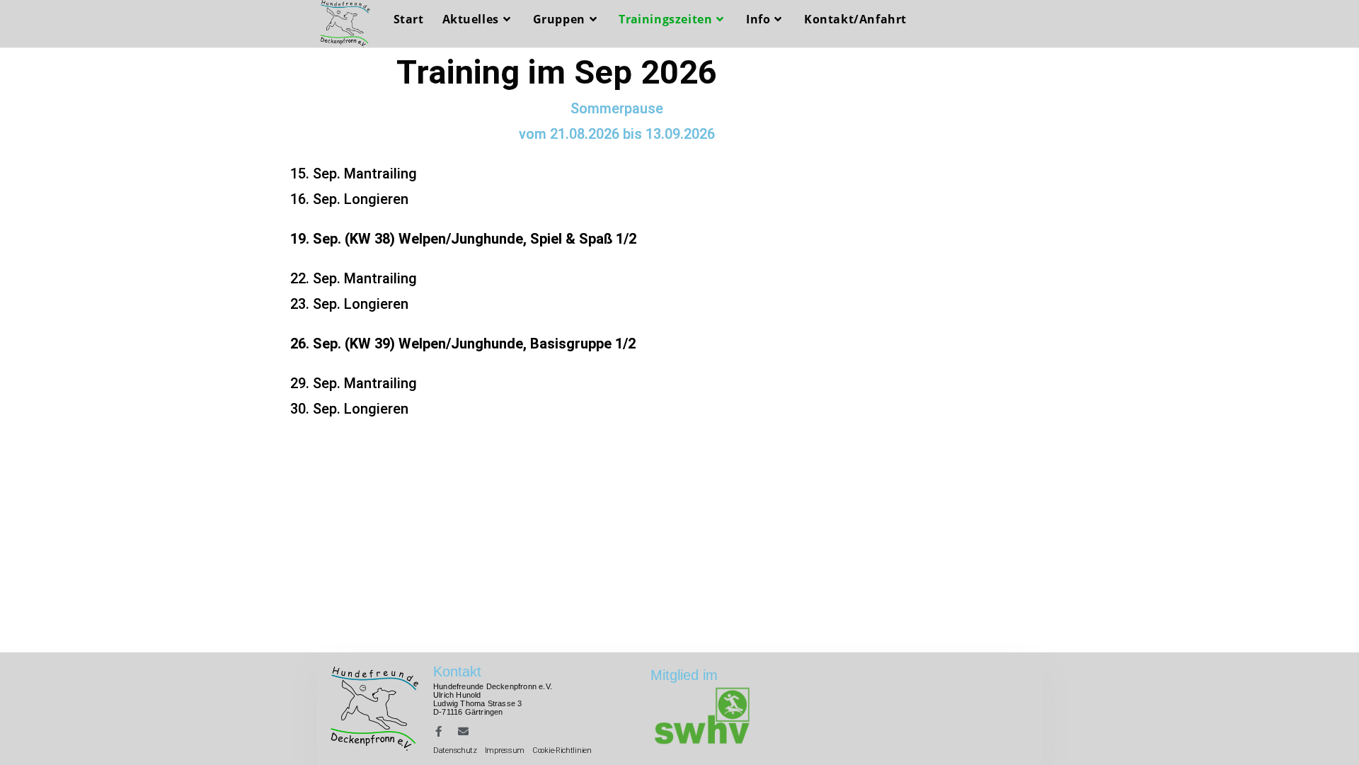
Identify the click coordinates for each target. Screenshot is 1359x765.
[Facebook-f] (438, 731)
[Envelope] (463, 731)
